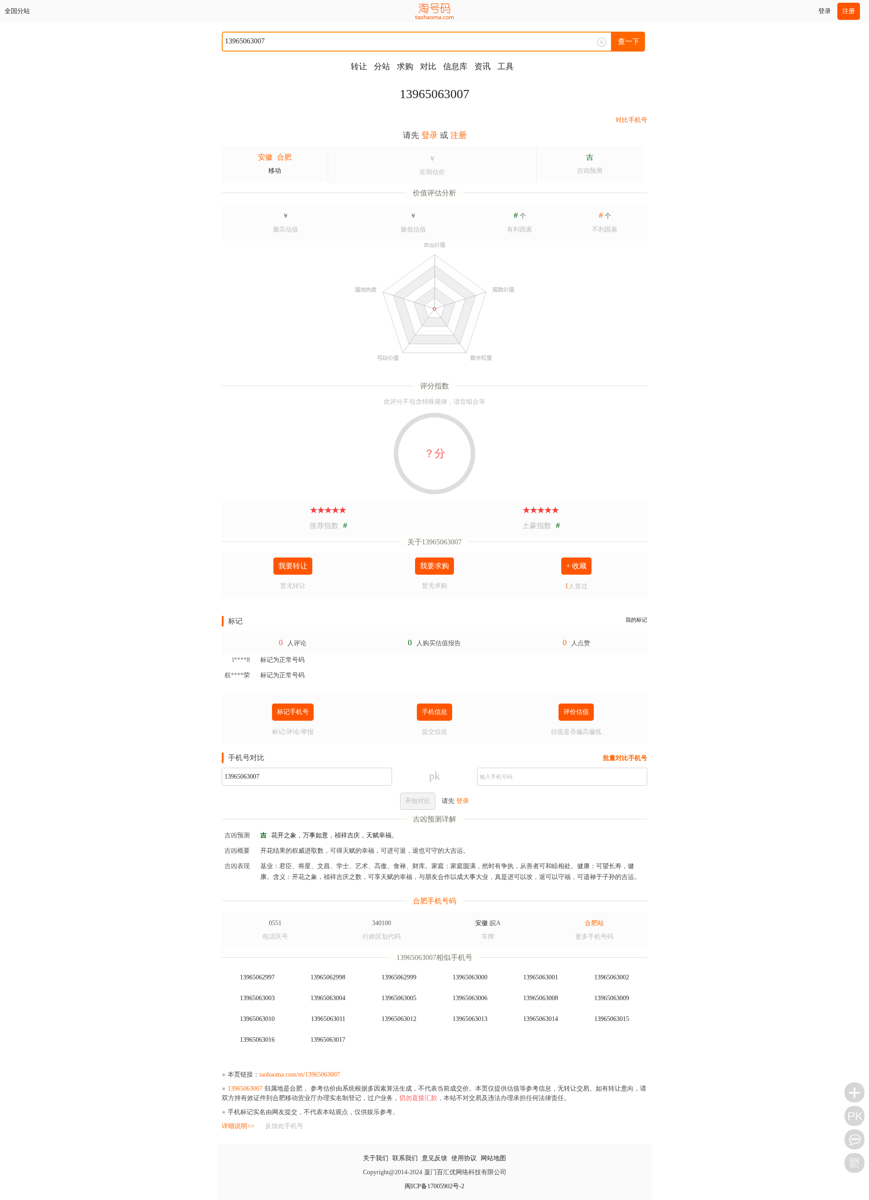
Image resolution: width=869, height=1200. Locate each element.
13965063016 (257, 1039)
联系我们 (405, 1158)
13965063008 (540, 998)
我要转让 (292, 566)
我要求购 (434, 566)
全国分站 (17, 11)
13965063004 (327, 998)
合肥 (284, 157)
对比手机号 (631, 120)
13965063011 (328, 1019)
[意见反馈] (854, 1139)
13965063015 (611, 1019)
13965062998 (327, 977)
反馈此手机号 (284, 1126)
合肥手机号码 (434, 901)
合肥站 (594, 923)
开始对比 (417, 801)
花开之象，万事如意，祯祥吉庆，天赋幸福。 (334, 835)
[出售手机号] (854, 1092)
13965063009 (611, 998)
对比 (428, 66)
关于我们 (375, 1158)
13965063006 (470, 998)
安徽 (265, 157)
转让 (359, 66)
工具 (505, 66)
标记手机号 (293, 712)
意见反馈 (434, 1158)
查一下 (629, 41)
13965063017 (327, 1039)
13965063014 (540, 1019)
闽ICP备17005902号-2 (434, 1186)
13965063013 (470, 1019)
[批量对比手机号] (854, 1116)
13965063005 (399, 998)
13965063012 (399, 1019)
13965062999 (399, 977)
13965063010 (257, 1019)
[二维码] (854, 1163)
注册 (848, 11)
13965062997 (257, 977)
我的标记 (636, 620)
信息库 (455, 66)
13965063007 (434, 94)
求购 (405, 66)
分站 (382, 66)
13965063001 (540, 977)
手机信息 (434, 712)
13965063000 (470, 977)
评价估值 (576, 712)
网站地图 (493, 1158)
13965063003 (257, 998)
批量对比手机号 (625, 758)
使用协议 (464, 1158)
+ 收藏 (576, 566)
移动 (274, 170)
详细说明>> (238, 1126)
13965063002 (611, 977)
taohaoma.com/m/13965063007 (299, 1074)
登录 (824, 11)
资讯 (482, 66)
